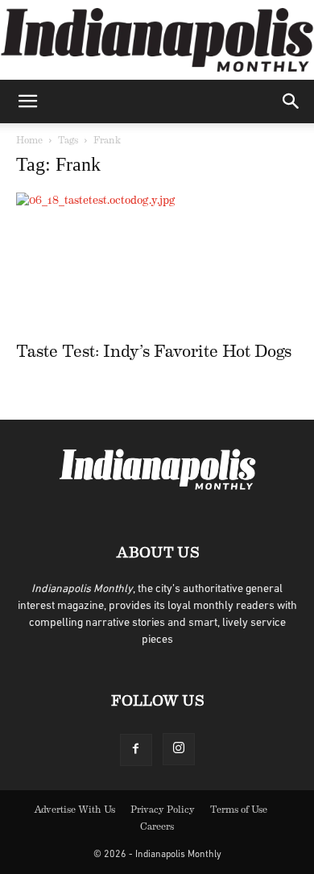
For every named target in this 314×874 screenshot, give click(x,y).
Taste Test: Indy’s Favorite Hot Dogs (153, 351)
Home (29, 140)
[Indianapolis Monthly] (157, 40)
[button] (27, 101)
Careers (157, 826)
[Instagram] (179, 749)
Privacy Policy (162, 809)
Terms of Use (238, 809)
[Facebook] (136, 750)
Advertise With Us (74, 809)
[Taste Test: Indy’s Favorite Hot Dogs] (157, 262)
